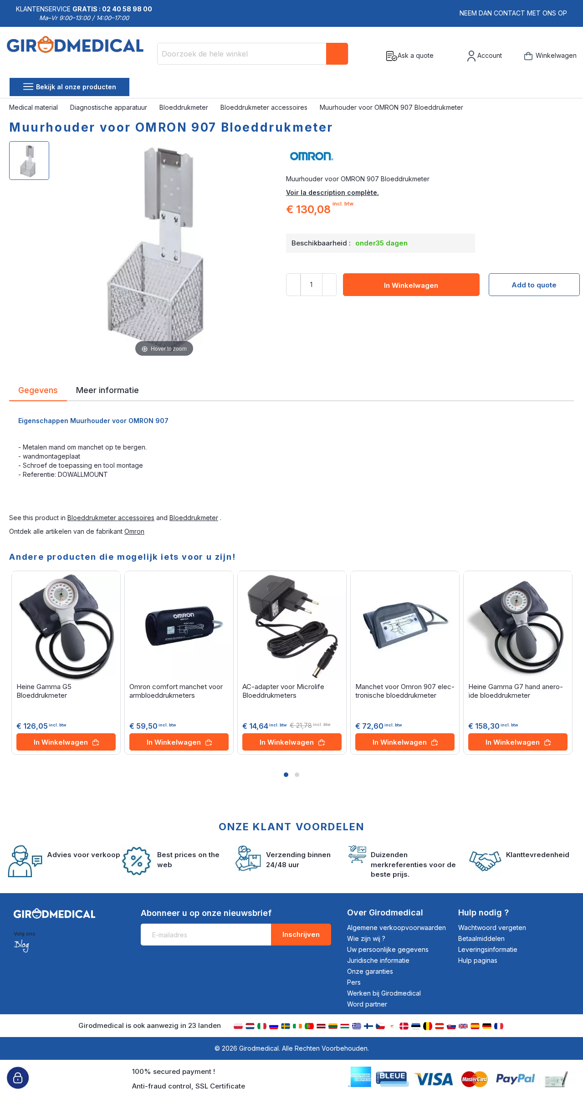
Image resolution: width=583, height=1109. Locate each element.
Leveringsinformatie (487, 949)
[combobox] (252, 54)
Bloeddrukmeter (184, 107)
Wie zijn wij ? (366, 938)
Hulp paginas (477, 960)
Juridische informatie (378, 960)
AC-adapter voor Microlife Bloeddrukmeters (283, 691)
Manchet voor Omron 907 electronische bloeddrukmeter (405, 691)
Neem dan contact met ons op (513, 13)
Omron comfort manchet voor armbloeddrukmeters (176, 691)
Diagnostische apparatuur (109, 107)
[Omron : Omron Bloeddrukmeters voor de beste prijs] (430, 156)
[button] (286, 774)
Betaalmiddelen (481, 938)
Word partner (367, 1004)
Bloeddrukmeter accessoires (264, 107)
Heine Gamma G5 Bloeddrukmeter (44, 691)
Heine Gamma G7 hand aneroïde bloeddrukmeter (515, 691)
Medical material (34, 107)
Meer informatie (107, 389)
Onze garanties (370, 971)
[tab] (38, 391)
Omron (134, 531)
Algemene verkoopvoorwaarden (396, 927)
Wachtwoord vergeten (492, 927)
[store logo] (78, 56)
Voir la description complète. (332, 192)
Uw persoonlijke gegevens (388, 949)
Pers (354, 982)
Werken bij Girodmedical (384, 993)
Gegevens (38, 389)
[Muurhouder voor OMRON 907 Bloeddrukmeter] (29, 160)
